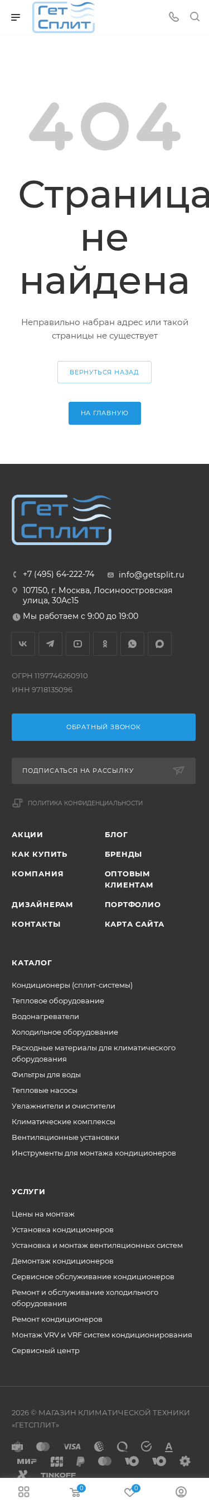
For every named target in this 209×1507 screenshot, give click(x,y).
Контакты (36, 923)
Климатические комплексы (63, 1121)
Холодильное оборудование (65, 1031)
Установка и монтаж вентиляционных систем (97, 1245)
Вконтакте (23, 644)
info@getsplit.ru (151, 575)
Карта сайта (135, 923)
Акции (27, 834)
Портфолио (133, 904)
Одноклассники (105, 644)
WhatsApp (132, 644)
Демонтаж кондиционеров (63, 1260)
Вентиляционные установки (65, 1137)
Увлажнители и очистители (63, 1105)
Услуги (29, 1191)
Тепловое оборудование (58, 1000)
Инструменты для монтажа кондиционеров (94, 1152)
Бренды (124, 853)
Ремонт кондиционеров (57, 1318)
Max (160, 644)
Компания (38, 873)
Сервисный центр (46, 1350)
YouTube (78, 644)
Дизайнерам (43, 904)
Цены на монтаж (43, 1213)
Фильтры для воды (46, 1074)
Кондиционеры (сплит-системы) (72, 984)
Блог (116, 834)
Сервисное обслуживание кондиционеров (93, 1276)
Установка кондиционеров (63, 1229)
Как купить (39, 853)
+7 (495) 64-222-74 (58, 574)
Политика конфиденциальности (85, 803)
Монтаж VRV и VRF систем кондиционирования (102, 1334)
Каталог (32, 962)
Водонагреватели (45, 1016)
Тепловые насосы (44, 1090)
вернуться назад (104, 372)
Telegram (50, 644)
